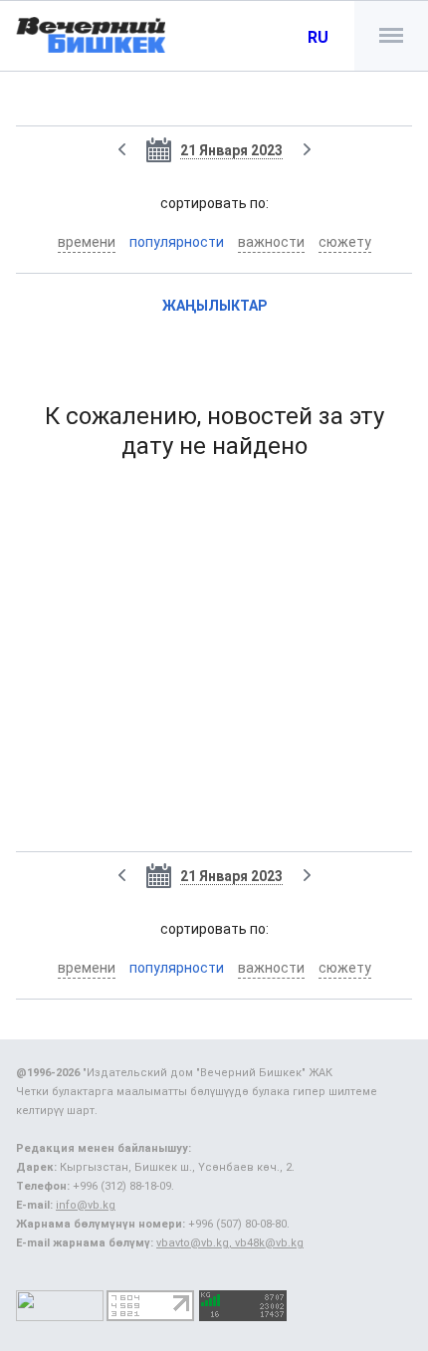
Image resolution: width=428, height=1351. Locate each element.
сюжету (345, 242)
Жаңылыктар (214, 306)
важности (271, 242)
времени (86, 242)
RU (318, 37)
